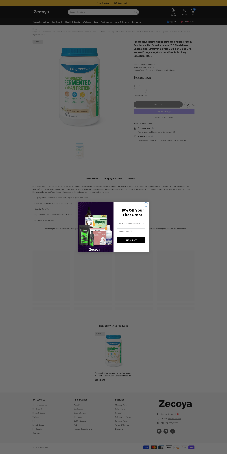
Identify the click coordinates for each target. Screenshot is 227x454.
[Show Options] (143, 223)
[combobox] (131, 223)
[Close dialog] (146, 205)
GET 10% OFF (131, 240)
